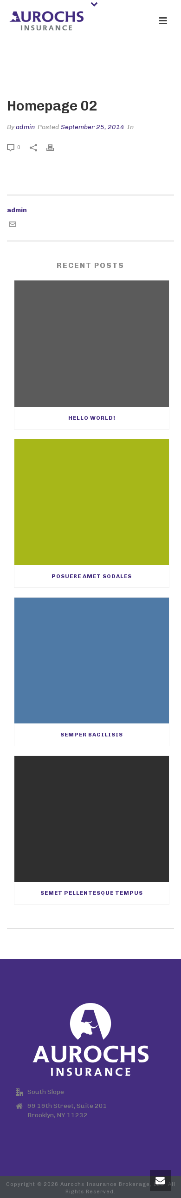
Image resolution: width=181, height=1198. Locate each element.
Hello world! (92, 418)
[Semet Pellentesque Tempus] (91, 819)
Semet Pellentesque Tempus (91, 893)
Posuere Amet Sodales (92, 576)
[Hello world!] (91, 343)
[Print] (54, 147)
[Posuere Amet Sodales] (91, 502)
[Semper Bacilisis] (91, 660)
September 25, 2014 (92, 127)
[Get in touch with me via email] (12, 226)
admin (25, 127)
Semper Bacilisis (91, 734)
